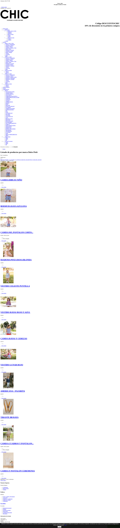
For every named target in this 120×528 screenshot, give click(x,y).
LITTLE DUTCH (9, 116)
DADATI (7, 103)
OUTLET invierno (7, 141)
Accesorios (8, 54)
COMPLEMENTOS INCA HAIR (12, 97)
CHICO (9, 40)
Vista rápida (3, 187)
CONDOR (8, 98)
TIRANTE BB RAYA (9, 417)
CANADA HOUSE (10, 94)
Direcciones (5, 511)
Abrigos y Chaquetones (10, 44)
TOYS (4, 88)
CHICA (9, 38)
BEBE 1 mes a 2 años (11, 31)
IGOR (7, 112)
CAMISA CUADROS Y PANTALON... (17, 443)
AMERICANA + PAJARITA (12, 391)
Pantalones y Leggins (10, 50)
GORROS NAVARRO (10, 108)
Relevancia (2, 159)
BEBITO (10, 33)
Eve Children (8, 107)
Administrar (5, 501)
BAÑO (4, 42)
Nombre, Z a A (14, 159)
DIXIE (7, 104)
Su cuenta (3, 503)
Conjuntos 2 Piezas (9, 51)
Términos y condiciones (7, 498)
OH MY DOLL (9, 126)
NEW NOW (5, 28)
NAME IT (8, 124)
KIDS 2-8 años (10, 34)
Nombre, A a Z (8, 159)
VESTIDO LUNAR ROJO (11, 365)
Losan (7, 117)
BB (6, 140)
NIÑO (9, 36)
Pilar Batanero (8, 130)
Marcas (5, 90)
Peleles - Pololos (9, 52)
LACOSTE (8, 115)
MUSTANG (8, 119)
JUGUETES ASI (9, 113)
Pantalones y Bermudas (10, 78)
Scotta (7, 133)
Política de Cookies (7, 500)
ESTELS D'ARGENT (10, 106)
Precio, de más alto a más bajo (36, 159)
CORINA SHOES (9, 101)
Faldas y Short (8, 49)
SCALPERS (8, 132)
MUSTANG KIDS (9, 121)
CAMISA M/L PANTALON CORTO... (16, 232)
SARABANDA (9, 131)
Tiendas (4, 489)
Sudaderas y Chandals (10, 65)
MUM (7, 41)
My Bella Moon (9, 122)
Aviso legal (5, 497)
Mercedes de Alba (9, 118)
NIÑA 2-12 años (7, 56)
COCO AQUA (9, 95)
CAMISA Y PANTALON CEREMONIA (17, 471)
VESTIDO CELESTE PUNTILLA (15, 286)
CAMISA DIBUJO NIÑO (11, 180)
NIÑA (9, 35)
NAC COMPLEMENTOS (11, 123)
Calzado (7, 53)
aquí (65, 524)
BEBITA (10, 32)
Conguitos (8, 100)
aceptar (59, 526)
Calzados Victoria (9, 92)
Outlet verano (6, 136)
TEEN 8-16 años (10, 37)
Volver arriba (3, 480)
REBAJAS (6, 29)
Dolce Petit (8, 105)
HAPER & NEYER (10, 109)
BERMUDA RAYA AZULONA (13, 206)
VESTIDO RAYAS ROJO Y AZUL (15, 312)
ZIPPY (7, 135)
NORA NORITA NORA (11, 125)
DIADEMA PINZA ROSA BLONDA (16, 260)
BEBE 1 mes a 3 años (8, 43)
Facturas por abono (7, 510)
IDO (6, 110)
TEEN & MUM (6, 87)
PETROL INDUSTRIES (11, 128)
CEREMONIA (6, 89)
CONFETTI (8, 99)
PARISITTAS (8, 127)
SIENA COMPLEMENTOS (11, 134)
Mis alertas (5, 513)
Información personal (7, 508)
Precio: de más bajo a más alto (24, 159)
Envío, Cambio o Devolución (9, 496)
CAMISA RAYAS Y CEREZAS (13, 338)
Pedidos (4, 509)
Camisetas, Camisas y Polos (11, 77)
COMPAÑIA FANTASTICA (11, 96)
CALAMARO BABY (10, 91)
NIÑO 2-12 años (7, 73)
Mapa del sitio (6, 488)
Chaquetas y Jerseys (9, 45)
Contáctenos (5, 487)
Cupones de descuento (7, 512)
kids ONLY (8, 114)
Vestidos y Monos (9, 46)
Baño (7, 55)
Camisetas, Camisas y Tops (11, 47)
